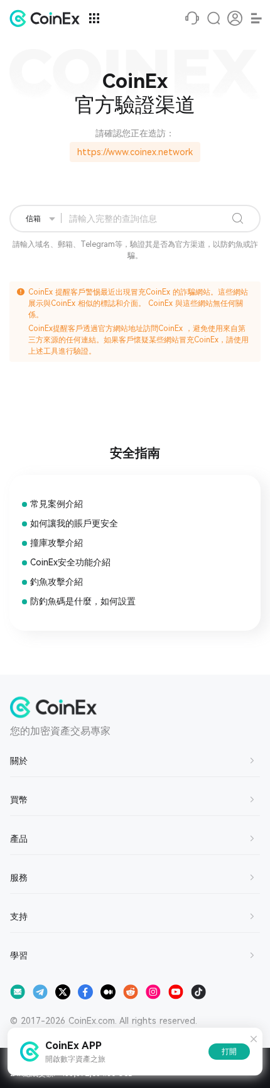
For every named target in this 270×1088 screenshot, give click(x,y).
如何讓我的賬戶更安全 (74, 523)
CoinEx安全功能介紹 (70, 562)
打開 (229, 1051)
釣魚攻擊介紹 (56, 582)
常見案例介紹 (56, 504)
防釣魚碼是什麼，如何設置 (83, 601)
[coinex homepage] (47, 18)
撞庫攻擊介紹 (56, 543)
